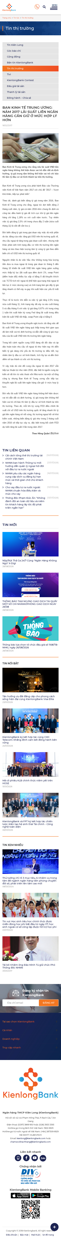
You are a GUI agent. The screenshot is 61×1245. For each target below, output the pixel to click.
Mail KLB (35, 1235)
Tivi (9, 74)
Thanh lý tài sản (16, 92)
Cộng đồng (13, 56)
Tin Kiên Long (15, 44)
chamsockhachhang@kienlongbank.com (30, 1142)
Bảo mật (24, 1235)
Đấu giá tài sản (15, 86)
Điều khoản (11, 1235)
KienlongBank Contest (20, 80)
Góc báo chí (14, 50)
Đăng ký (48, 1002)
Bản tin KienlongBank (20, 62)
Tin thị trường (15, 68)
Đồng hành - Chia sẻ (19, 97)
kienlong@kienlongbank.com (31, 1138)
